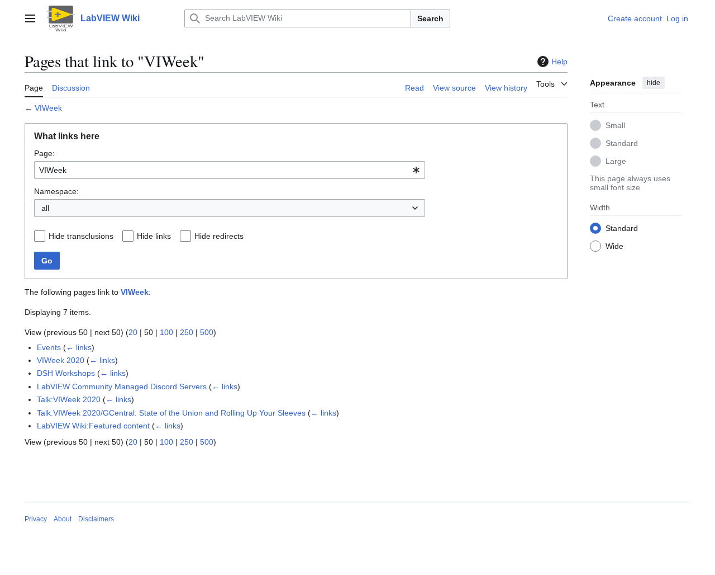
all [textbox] (45, 208)
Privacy (36, 519)
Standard (622, 142)
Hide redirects (219, 236)
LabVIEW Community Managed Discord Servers (122, 386)
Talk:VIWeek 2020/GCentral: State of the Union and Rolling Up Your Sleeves (171, 412)
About (63, 519)
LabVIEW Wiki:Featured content (93, 425)
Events (49, 347)
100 (166, 332)
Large (616, 160)
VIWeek (48, 107)
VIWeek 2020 (60, 360)
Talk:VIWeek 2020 (69, 399)
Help (559, 61)
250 (186, 332)
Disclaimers (96, 519)
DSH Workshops (66, 373)
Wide (614, 245)
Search (430, 18)
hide (653, 83)
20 (132, 332)
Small (615, 124)
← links (79, 347)
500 (206, 332)
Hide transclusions (81, 236)
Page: (44, 153)
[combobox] (229, 170)
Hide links (154, 236)
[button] (30, 18)
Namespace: (56, 191)
